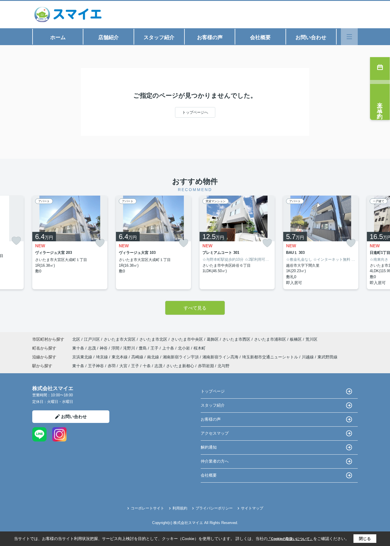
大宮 (123, 366)
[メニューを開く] (349, 36)
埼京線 (102, 357)
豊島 (143, 348)
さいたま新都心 (180, 366)
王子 (155, 348)
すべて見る (195, 308)
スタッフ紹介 (159, 37)
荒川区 (311, 339)
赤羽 (112, 366)
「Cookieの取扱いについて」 (290, 539)
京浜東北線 (82, 357)
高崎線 (137, 357)
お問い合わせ (310, 37)
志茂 (92, 348)
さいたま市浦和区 (270, 339)
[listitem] (70, 242)
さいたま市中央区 (187, 339)
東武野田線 (327, 357)
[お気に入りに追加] (16, 240)
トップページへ (195, 112)
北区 (76, 339)
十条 (147, 366)
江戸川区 (92, 339)
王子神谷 (96, 366)
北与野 (224, 366)
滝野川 (129, 348)
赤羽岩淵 (206, 366)
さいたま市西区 (236, 339)
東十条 (78, 348)
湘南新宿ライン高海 (221, 357)
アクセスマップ (215, 433)
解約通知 (209, 447)
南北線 (153, 357)
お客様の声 (210, 37)
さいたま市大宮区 (120, 339)
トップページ (213, 391)
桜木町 (200, 348)
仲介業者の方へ (215, 461)
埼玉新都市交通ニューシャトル (270, 357)
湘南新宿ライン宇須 (181, 357)
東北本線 (120, 357)
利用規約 (179, 508)
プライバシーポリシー (214, 508)
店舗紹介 (108, 37)
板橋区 (296, 339)
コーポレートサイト (147, 508)
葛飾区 (213, 339)
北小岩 (184, 348)
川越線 (308, 357)
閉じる (365, 538)
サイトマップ (252, 508)
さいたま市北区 (153, 339)
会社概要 (260, 37)
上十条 (168, 348)
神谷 (104, 348)
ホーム (58, 37)
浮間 (115, 348)
